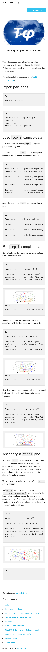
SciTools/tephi (21, 593)
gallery (19, 648)
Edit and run (36, 10)
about (25, 648)
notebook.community (10, 2)
